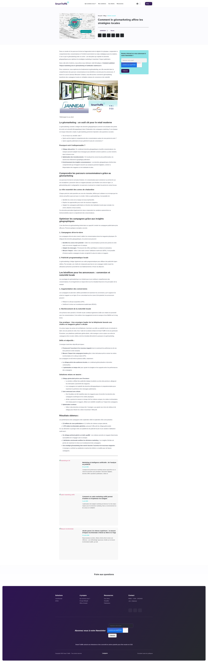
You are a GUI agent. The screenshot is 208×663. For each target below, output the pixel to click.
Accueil (100, 15)
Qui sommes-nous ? (90, 3)
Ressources (120, 3)
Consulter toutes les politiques (145, 653)
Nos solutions (102, 3)
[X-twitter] (130, 610)
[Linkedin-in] (135, 610)
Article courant (112, 15)
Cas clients (111, 3)
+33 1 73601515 (132, 601)
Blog (105, 15)
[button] (100, 35)
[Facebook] (140, 610)
